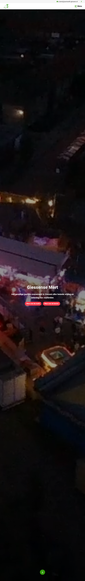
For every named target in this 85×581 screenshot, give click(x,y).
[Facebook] (81, 1)
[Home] (6, 6)
